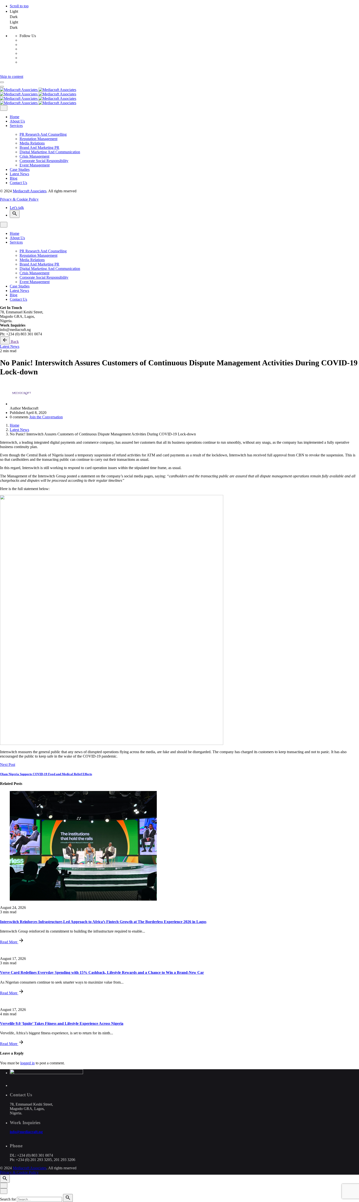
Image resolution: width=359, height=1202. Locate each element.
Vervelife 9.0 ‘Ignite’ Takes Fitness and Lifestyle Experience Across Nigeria (61, 1023)
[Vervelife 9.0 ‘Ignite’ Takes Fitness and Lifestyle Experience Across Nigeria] (179, 1001)
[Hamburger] (2, 82)
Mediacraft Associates (29, 191)
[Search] (15, 214)
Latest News (9, 346)
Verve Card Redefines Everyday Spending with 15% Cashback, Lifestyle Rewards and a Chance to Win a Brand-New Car (102, 972)
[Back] (5, 340)
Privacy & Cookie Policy (19, 199)
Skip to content (11, 76)
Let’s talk (17, 207)
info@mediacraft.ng (26, 1132)
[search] (68, 1198)
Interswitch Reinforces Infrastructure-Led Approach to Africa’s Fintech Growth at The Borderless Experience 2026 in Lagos (103, 922)
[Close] (3, 108)
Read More (9, 942)
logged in (27, 1063)
